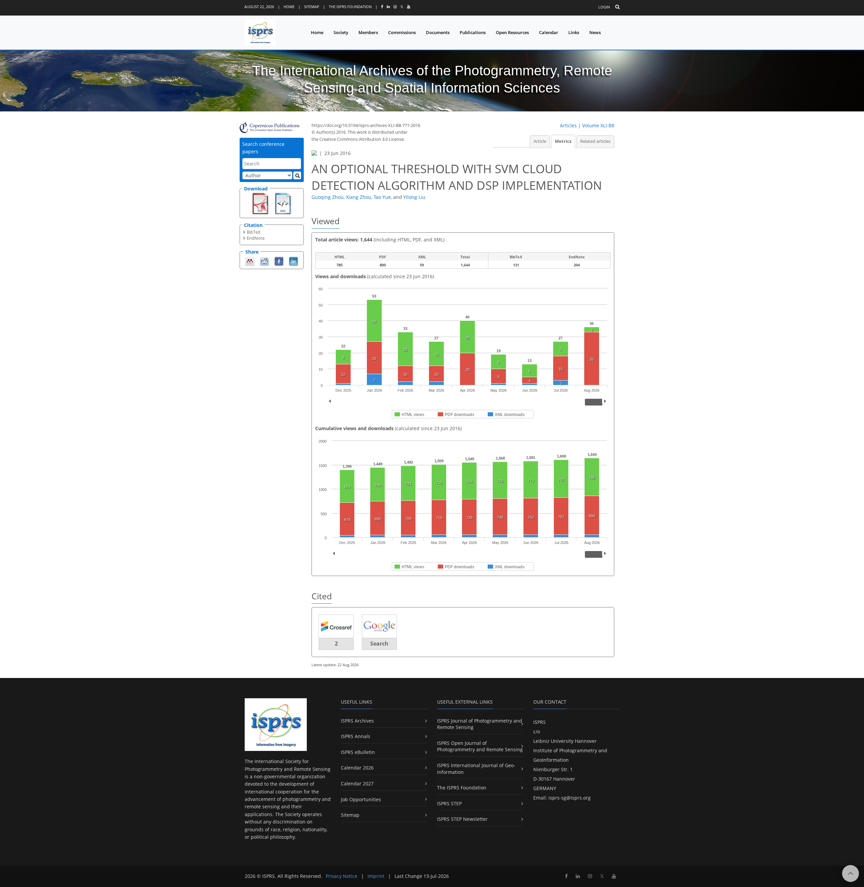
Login (604, 6)
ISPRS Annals (355, 736)
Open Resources (512, 32)
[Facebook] (279, 261)
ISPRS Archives (357, 721)
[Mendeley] (249, 261)
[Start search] (297, 175)
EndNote (256, 238)
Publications (473, 32)
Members (368, 32)
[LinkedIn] (293, 261)
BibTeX (254, 232)
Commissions (402, 32)
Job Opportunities (361, 799)
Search (379, 643)
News (595, 32)
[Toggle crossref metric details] (336, 626)
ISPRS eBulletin (358, 752)
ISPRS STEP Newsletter (462, 819)
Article (540, 141)
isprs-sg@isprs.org (569, 797)
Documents (438, 32)
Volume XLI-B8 (598, 125)
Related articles (595, 141)
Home (289, 6)
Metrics (563, 141)
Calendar (548, 32)
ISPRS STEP (449, 803)
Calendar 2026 (357, 767)
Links (573, 32)
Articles (568, 125)
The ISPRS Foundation (350, 6)
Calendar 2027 (357, 783)
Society (340, 32)
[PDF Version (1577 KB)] (260, 203)
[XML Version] (283, 203)
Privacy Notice (341, 876)
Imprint (376, 876)
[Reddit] (264, 261)
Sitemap (311, 6)
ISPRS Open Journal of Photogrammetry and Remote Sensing (480, 746)
